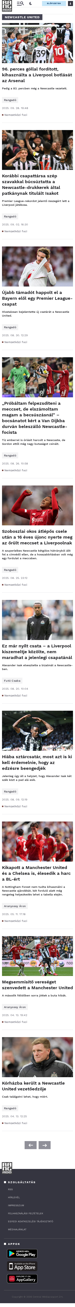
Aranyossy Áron (15, 906)
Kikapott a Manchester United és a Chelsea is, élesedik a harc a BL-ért (36, 873)
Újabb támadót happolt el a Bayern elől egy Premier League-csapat (37, 298)
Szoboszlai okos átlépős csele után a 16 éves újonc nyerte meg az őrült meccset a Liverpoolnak (37, 537)
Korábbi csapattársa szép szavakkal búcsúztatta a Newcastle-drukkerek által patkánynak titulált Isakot (31, 184)
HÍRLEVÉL (14, 1197)
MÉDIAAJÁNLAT (17, 1229)
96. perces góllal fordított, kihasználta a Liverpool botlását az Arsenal (37, 75)
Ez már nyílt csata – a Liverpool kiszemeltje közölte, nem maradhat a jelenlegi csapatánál (37, 651)
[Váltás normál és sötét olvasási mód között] (30, 3)
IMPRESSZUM (16, 1205)
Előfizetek (54, 3)
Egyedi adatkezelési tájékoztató (30, 1221)
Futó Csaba (12, 680)
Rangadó (10, 100)
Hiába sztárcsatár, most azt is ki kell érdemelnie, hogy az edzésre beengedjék (37, 762)
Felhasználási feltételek (25, 1213)
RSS (10, 1189)
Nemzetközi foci (15, 114)
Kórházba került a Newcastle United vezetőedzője (33, 1086)
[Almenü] (20, 3)
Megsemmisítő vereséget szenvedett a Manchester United (37, 984)
